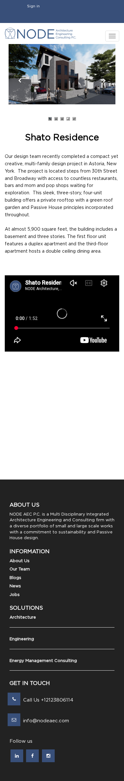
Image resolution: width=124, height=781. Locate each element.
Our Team (20, 569)
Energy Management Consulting (43, 661)
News (15, 586)
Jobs (15, 595)
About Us (20, 561)
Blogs (15, 578)
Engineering (22, 639)
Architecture (23, 617)
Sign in (33, 6)
